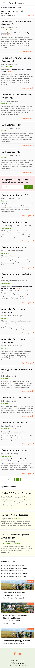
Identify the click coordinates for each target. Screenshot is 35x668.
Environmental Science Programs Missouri (14, 576)
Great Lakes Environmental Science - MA (14, 341)
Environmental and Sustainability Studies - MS (16, 96)
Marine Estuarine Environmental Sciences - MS (16, 59)
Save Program (27, 51)
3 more (25, 461)
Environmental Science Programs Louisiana (14, 568)
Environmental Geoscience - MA (16, 397)
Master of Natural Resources (14, 515)
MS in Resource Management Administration (15, 536)
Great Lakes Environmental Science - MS (14, 310)
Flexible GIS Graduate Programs (16, 493)
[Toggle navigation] (3, 2)
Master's (4, 7)
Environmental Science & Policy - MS (16, 276)
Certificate (18, 7)
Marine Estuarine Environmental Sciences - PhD (16, 22)
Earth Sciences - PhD (11, 125)
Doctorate (11, 7)
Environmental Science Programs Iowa (13, 571)
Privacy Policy (12, 665)
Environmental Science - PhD (14, 195)
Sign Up (28, 187)
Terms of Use (22, 665)
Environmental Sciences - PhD (15, 422)
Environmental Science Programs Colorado (14, 573)
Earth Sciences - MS (10, 152)
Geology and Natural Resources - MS (16, 371)
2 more (9, 35)
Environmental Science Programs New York (14, 565)
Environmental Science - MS (14, 222)
